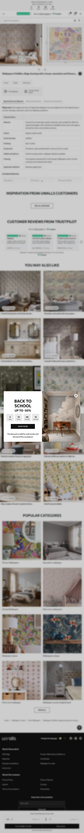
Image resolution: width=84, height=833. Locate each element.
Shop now (23, 426)
